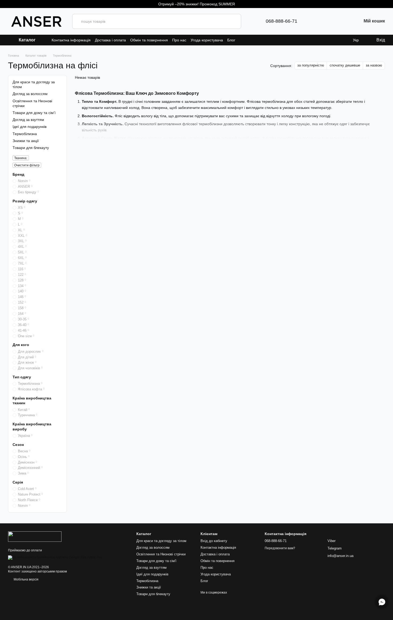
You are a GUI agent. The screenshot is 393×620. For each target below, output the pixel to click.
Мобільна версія (25, 579)
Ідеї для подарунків (30, 126)
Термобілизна (147, 581)
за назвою (374, 65)
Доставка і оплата (110, 40)
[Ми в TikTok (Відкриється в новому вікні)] (344, 21)
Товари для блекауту (31, 148)
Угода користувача (207, 40)
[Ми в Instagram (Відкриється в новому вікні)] (327, 21)
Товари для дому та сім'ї (34, 113)
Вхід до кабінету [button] (214, 541)
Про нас (179, 40)
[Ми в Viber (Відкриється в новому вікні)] (318, 21)
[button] (388, 4)
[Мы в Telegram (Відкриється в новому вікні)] (310, 21)
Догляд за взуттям (28, 119)
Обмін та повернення (149, 40)
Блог (231, 40)
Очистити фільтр (27, 165)
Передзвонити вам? (280, 548)
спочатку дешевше (345, 65)
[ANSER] (34, 536)
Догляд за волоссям (30, 94)
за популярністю (310, 65)
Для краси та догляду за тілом (161, 541)
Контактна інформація (71, 40)
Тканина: (20, 158)
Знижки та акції (26, 140)
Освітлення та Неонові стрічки (161, 554)
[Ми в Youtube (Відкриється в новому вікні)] (336, 21)
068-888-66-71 (281, 21)
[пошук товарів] (233, 21)
